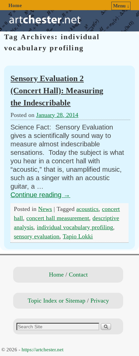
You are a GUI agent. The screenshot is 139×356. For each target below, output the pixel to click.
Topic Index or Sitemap (56, 300)
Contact (78, 274)
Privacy (99, 300)
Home (15, 5)
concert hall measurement (57, 218)
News (45, 209)
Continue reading (40, 194)
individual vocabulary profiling (75, 227)
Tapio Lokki (78, 236)
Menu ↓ (121, 5)
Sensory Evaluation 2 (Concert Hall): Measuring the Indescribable (56, 90)
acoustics (87, 209)
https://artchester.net (42, 349)
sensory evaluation (36, 236)
